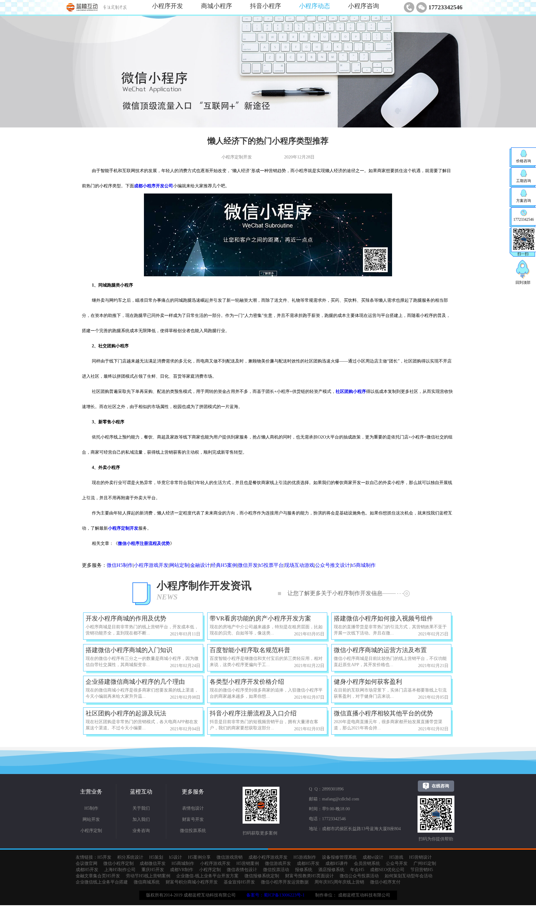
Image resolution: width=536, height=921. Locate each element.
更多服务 (193, 792)
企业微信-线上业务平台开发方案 (207, 876)
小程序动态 (314, 5)
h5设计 (175, 857)
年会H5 (357, 869)
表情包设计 (193, 808)
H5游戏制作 (304, 857)
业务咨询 (141, 830)
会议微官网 (86, 863)
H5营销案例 (247, 863)
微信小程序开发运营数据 (285, 882)
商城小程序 (216, 5)
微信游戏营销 (230, 857)
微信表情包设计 (242, 869)
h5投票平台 (271, 565)
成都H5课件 (336, 863)
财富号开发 (193, 819)
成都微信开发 (153, 863)
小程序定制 (91, 830)
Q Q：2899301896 (326, 789)
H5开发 (104, 857)
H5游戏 (396, 857)
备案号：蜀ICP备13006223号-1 (275, 895)
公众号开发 (397, 863)
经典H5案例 (224, 565)
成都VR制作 (181, 869)
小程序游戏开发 (151, 565)
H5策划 (156, 857)
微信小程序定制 (118, 863)
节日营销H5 (421, 869)
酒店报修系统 (331, 869)
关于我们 (141, 808)
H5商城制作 (183, 863)
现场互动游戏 (299, 565)
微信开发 (248, 565)
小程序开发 (167, 5)
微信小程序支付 (385, 882)
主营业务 (91, 792)
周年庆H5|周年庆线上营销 (339, 882)
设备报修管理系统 (339, 857)
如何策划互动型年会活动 (408, 876)
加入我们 (141, 819)
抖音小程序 (265, 5)
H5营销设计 (420, 857)
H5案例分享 (199, 857)
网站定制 (179, 565)
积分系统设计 (130, 857)
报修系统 (303, 869)
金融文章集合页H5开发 (98, 876)
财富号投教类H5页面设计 (309, 876)
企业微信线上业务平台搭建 (102, 882)
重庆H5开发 (152, 869)
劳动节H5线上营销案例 (148, 876)
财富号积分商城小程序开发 (192, 882)
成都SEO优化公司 (387, 869)
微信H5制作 (120, 565)
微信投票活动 (276, 869)
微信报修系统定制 (261, 876)
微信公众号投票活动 (359, 876)
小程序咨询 (363, 5)
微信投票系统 (193, 830)
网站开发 (91, 819)
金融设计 (200, 565)
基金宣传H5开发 (239, 882)
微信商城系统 (147, 882)
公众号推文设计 (332, 565)
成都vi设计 (373, 857)
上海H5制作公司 (120, 869)
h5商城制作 (363, 565)
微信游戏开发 (278, 863)
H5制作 (91, 808)
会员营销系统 (367, 863)
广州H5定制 (424, 863)
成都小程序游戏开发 (268, 857)
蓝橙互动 (141, 792)
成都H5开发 (308, 863)
